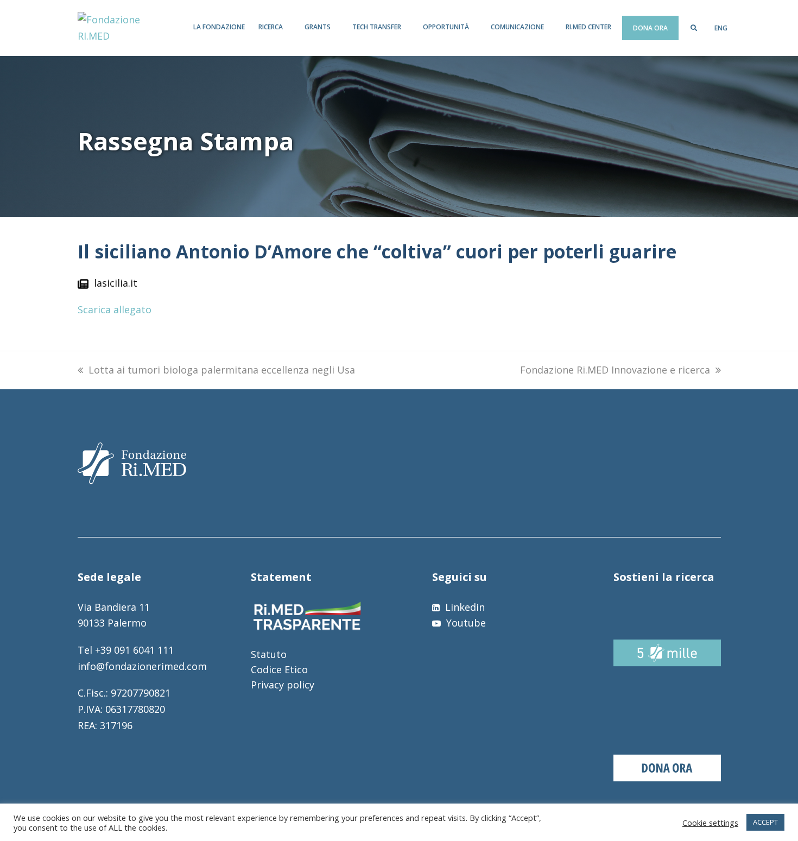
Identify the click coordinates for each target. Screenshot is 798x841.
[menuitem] (721, 28)
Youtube (465, 622)
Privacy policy (282, 684)
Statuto (269, 654)
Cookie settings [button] (710, 822)
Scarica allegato (114, 309)
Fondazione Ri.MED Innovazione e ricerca (615, 369)
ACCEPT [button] (765, 822)
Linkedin (463, 607)
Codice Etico (279, 669)
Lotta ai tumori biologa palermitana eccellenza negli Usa (221, 369)
